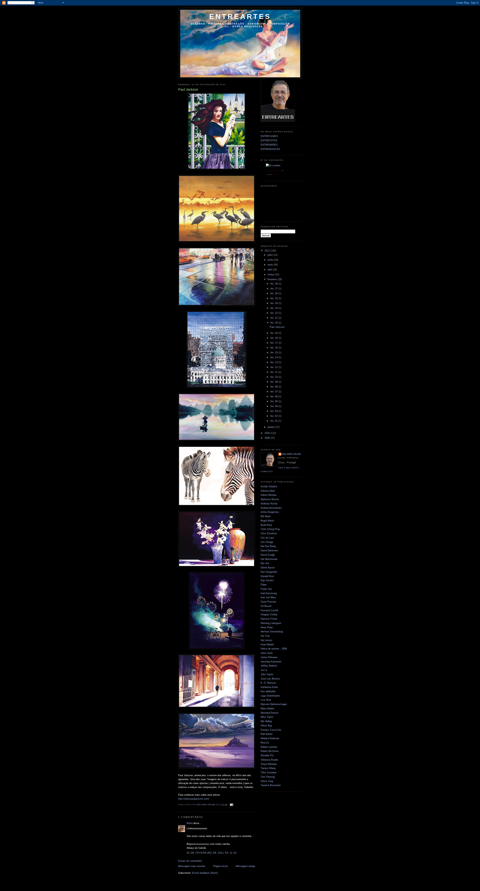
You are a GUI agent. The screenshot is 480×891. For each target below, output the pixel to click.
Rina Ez (265, 742)
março (271, 274)
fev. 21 (274, 317)
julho (270, 255)
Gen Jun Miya (268, 597)
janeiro (271, 427)
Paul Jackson (277, 327)
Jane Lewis (267, 653)
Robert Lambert (269, 747)
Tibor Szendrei (268, 772)
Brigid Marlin (267, 520)
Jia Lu (264, 670)
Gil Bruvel (266, 606)
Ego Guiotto (267, 580)
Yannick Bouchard (270, 785)
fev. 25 (274, 298)
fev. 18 (274, 337)
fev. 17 (274, 342)
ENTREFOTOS (269, 140)
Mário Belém (267, 708)
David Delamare (269, 550)
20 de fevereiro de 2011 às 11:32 (212, 852)
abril (270, 269)
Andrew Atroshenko (271, 507)
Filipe (263, 584)
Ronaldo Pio (267, 755)
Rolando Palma (291, 454)
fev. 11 (274, 372)
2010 (268, 433)
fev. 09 (274, 381)
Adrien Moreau (268, 495)
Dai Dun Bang (268, 546)
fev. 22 (274, 313)
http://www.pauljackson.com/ (193, 798)
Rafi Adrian (266, 734)
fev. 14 (274, 357)
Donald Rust (267, 576)
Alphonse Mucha (270, 499)
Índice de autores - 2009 (274, 648)
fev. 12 (274, 367)
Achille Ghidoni (269, 486)
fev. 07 (274, 391)
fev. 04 (274, 406)
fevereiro (273, 279)
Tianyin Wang (268, 768)
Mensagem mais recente (191, 866)
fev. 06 (274, 396)
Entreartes (240, 16)
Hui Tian (265, 635)
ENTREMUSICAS (270, 149)
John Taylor (267, 674)
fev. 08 (274, 386)
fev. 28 (274, 283)
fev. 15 (274, 352)
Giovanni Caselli (269, 610)
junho (271, 259)
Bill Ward (265, 516)
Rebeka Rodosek (270, 738)
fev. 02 (274, 416)
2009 (268, 437)
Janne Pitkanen (269, 657)
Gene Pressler (268, 601)
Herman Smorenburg (272, 631)
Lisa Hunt (266, 699)
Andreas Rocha (269, 503)
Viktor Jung (267, 781)
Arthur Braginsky (270, 512)
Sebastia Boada (269, 759)
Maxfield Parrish (269, 712)
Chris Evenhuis (269, 533)
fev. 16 (274, 347)
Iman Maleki (267, 644)
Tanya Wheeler (269, 764)
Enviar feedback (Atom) (205, 872)
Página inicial (220, 866)
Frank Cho (266, 589)
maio (271, 264)
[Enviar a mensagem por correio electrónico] (231, 805)
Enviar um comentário (190, 860)
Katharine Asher (269, 687)
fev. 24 (274, 303)
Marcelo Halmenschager (274, 704)
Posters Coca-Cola (271, 729)
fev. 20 (274, 322)
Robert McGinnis (270, 751)
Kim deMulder (268, 691)
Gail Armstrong (269, 593)
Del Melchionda (269, 559)
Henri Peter (267, 627)
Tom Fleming (268, 776)
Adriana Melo (268, 490)
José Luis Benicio (270, 678)
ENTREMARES (269, 144)
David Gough (268, 554)
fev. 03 (274, 411)
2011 (268, 250)
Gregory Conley (269, 614)
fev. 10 (274, 377)
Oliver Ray (266, 725)
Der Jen (265, 563)
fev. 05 (274, 401)
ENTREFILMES (269, 136)
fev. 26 (274, 293)
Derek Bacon (268, 567)
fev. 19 (274, 333)
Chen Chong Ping (270, 529)
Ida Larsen (266, 640)
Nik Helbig (266, 721)
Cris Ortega (267, 542)
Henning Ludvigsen (271, 623)
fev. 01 (274, 420)
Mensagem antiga (245, 866)
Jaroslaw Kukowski (271, 661)
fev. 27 (274, 288)
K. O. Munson (268, 682)
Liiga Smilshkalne (270, 695)
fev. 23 (274, 308)
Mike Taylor (267, 717)
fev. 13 (274, 362)
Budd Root (266, 525)
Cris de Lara (267, 537)
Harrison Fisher (269, 618)
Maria (190, 823)
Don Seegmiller (269, 571)
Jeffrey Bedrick (269, 665)
